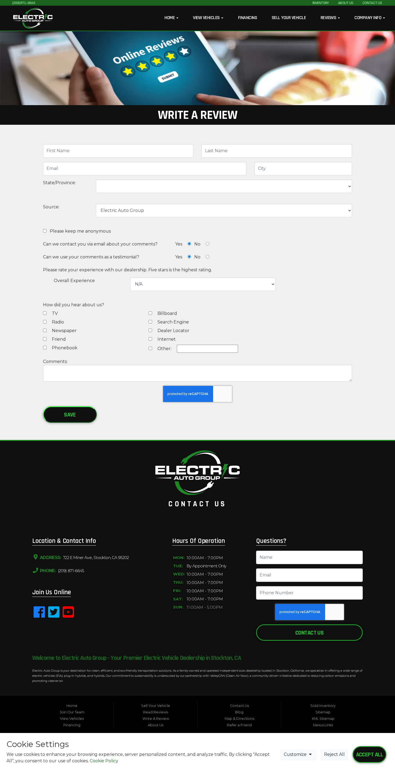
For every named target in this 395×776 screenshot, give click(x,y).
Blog (239, 712)
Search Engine (172, 322)
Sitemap (323, 712)
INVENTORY (321, 3)
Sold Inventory (323, 706)
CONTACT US (372, 3)
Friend (58, 339)
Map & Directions (239, 719)
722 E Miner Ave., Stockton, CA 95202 (95, 557)
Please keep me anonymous (79, 231)
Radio (57, 322)
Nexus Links (323, 725)
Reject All (334, 754)
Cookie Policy (104, 760)
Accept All (369, 755)
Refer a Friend (239, 725)
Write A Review (155, 719)
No (198, 244)
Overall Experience (74, 280)
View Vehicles (207, 18)
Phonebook (64, 347)
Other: (163, 348)
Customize (296, 754)
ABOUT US (345, 3)
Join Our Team (72, 712)
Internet (166, 339)
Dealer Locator (172, 330)
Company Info (368, 18)
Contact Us (309, 633)
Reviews (329, 18)
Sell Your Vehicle (289, 18)
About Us (155, 725)
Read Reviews (155, 712)
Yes (179, 244)
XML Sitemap (323, 719)
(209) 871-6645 (23, 3)
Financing (247, 18)
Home (169, 18)
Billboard (166, 313)
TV (54, 313)
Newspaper (64, 330)
